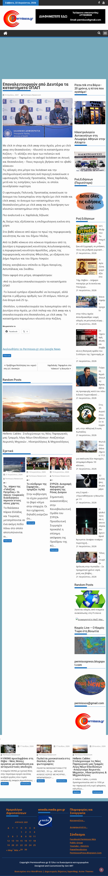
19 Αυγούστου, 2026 (37, 472)
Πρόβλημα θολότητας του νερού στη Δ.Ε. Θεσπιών (20, 367)
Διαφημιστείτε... (78, 827)
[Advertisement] (54, 58)
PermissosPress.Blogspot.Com (86, 852)
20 (13, 845)
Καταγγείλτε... (77, 820)
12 (8, 840)
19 (8, 845)
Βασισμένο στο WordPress (28, 871)
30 (25, 849)
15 (21, 840)
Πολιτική (7, 355)
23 (25, 845)
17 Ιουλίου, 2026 (26, 746)
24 (30, 845)
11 (34, 836)
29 (21, 849)
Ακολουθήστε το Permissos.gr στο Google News (31, 349)
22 (21, 845)
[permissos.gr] (5, 32)
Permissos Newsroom (32, 95)
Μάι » (17, 850)
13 (13, 840)
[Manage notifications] (101, 870)
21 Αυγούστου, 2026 (13, 474)
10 (30, 836)
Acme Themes (86, 871)
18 (34, 840)
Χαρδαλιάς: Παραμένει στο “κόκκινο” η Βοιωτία (59, 367)
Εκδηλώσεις (25, 784)
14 (17, 840)
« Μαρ (9, 850)
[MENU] (105, 33)
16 (25, 840)
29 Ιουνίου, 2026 (98, 746)
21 (17, 845)
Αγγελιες (5, 784)
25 (34, 845)
